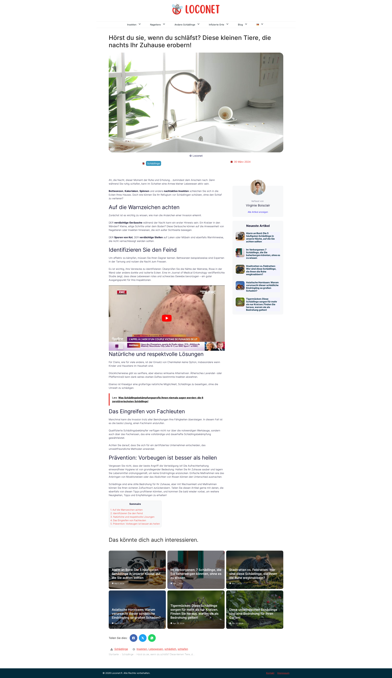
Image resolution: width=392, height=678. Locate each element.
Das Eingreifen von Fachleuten (128, 520)
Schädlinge (153, 163)
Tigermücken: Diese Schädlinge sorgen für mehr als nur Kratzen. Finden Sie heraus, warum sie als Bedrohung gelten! (261, 304)
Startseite (114, 654)
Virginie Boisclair (258, 205)
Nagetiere (155, 24)
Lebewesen (156, 649)
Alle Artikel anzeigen (258, 212)
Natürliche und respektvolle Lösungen (132, 516)
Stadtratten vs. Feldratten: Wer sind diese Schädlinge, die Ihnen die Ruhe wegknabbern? (261, 270)
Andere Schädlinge (185, 24)
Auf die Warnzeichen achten (126, 509)
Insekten (131, 24)
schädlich (170, 649)
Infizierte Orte (216, 24)
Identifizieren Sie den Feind (126, 513)
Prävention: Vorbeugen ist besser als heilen (135, 523)
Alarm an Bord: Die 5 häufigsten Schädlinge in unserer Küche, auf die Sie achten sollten (260, 237)
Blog (240, 24)
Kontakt (270, 673)
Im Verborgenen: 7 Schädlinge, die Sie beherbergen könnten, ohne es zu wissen (263, 253)
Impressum (283, 673)
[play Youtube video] (167, 318)
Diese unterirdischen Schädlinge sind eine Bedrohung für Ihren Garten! (253, 613)
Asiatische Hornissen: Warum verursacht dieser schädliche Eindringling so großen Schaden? (262, 286)
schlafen (183, 649)
